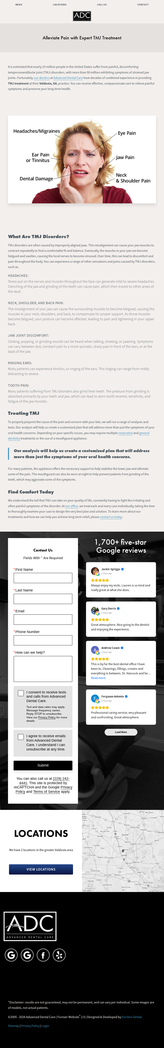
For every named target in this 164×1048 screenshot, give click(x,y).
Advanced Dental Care (68, 78)
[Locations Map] (123, 851)
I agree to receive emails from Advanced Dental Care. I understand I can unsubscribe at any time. (46, 742)
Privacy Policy (47, 717)
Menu (18, 4)
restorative (125, 433)
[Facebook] (43, 955)
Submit (43, 765)
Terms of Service (46, 792)
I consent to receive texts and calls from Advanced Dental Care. (46, 706)
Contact (143, 4)
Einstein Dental (132, 1017)
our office (71, 506)
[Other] (59, 955)
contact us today (111, 517)
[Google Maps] (11, 955)
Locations (59, 4)
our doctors (42, 78)
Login (45, 1026)
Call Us (102, 4)
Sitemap (13, 1026)
